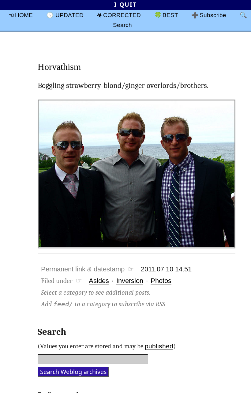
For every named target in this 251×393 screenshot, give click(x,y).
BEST (170, 15)
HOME (24, 15)
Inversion (129, 281)
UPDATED (69, 15)
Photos (161, 281)
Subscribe (213, 15)
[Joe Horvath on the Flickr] (136, 249)
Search (122, 24)
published (159, 346)
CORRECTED (122, 15)
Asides (99, 281)
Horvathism (59, 67)
